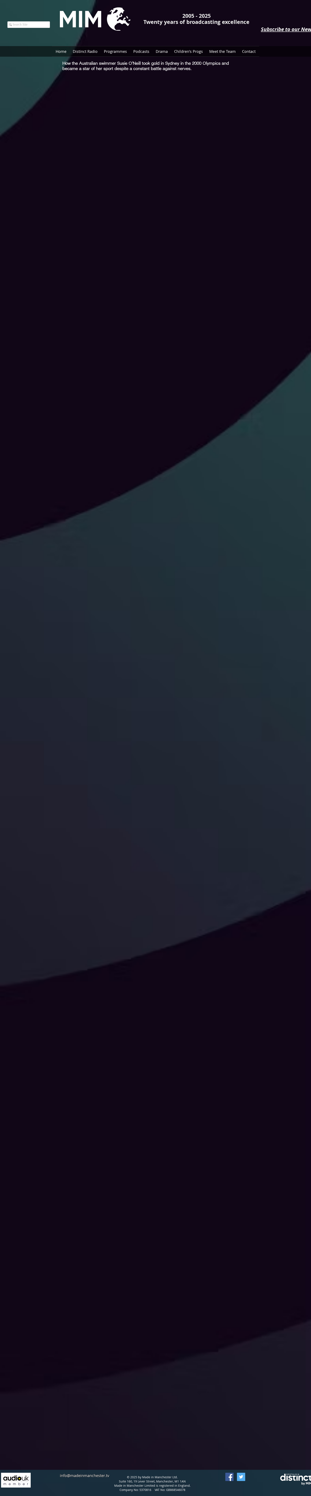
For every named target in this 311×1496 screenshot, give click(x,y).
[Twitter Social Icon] (241, 1477)
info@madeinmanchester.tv (84, 1475)
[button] (141, 51)
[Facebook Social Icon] (229, 1477)
